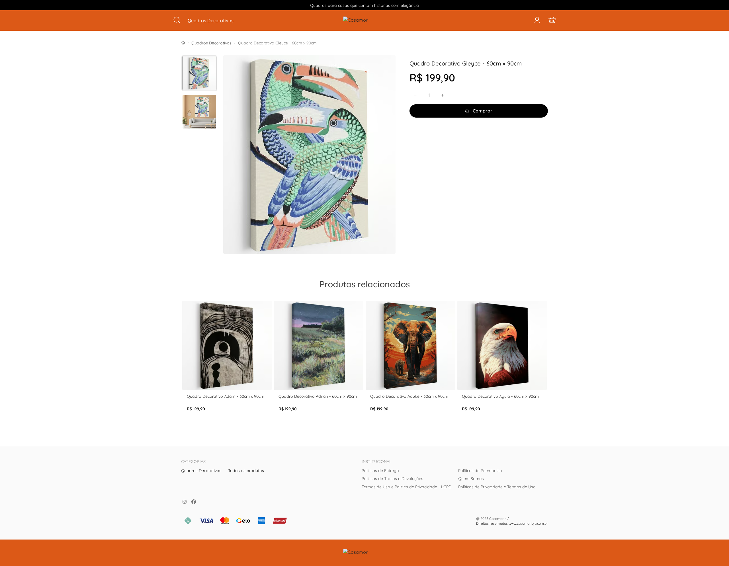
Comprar (482, 111)
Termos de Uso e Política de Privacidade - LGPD (406, 486)
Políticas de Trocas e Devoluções (392, 478)
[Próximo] (545, 365)
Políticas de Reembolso (480, 470)
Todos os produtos (246, 470)
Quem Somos (471, 478)
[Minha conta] (537, 20)
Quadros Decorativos (211, 43)
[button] (537, 20)
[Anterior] (183, 365)
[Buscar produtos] (177, 20)
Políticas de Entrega (380, 470)
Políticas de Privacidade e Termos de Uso (497, 486)
